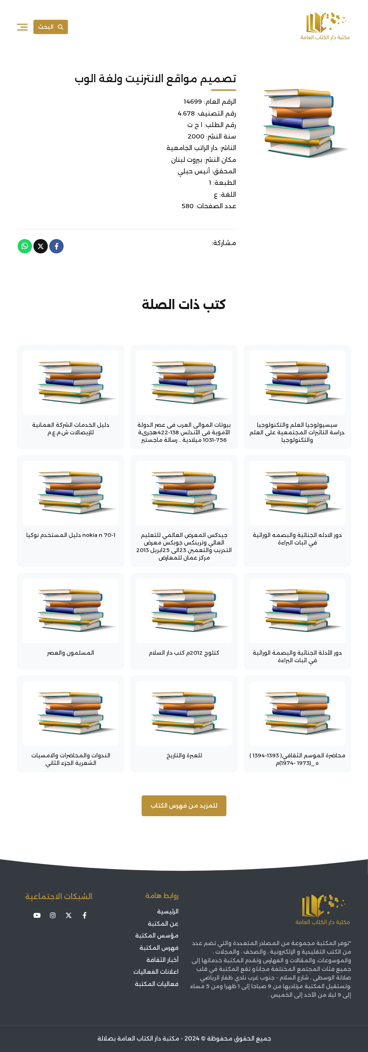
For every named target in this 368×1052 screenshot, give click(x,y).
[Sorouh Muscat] (325, 27)
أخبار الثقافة (162, 960)
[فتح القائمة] (22, 27)
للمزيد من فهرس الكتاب (184, 805)
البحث (46, 26)
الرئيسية (168, 911)
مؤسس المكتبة (157, 935)
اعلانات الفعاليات (156, 971)
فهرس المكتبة (159, 947)
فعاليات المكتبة (157, 984)
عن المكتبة (163, 923)
